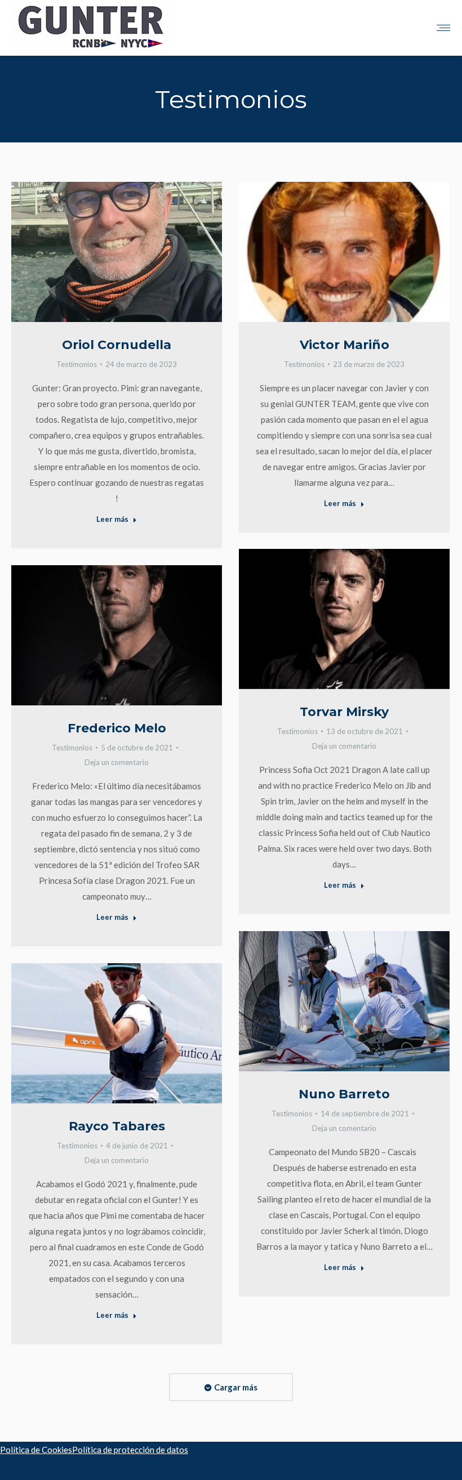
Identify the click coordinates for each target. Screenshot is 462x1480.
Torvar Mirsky (344, 711)
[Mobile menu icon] (443, 28)
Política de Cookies (36, 1450)
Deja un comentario (344, 745)
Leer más (112, 519)
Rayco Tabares (117, 1126)
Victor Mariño (344, 344)
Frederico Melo (117, 728)
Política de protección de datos (130, 1450)
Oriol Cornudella (116, 344)
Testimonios (76, 364)
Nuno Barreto (344, 1094)
